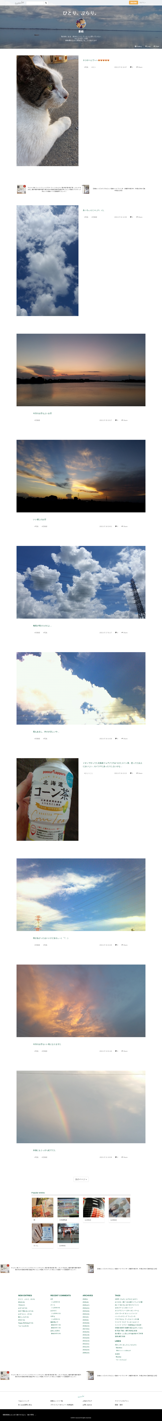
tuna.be (80, 1397)
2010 (84, 1350)
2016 (84, 1332)
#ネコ (94, 67)
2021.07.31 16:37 (120, 67)
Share (157, 46)
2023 (84, 1311)
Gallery (139, 46)
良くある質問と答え (25, 1405)
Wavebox (119, 1348)
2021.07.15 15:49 (106, 945)
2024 (84, 1308)
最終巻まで (54, 1322)
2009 (84, 1353)
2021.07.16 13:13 (120, 773)
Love (149, 46)
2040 (84, 1299)
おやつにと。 (22, 1314)
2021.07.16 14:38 (106, 739)
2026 (84, 1302)
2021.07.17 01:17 (106, 633)
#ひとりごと (88, 773)
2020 (84, 1320)
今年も (52, 1316)
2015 (84, 1335)
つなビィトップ (23, 1401)
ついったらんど (121, 1360)
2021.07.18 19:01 (106, 526)
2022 (84, 1314)
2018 (84, 1326)
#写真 (86, 67)
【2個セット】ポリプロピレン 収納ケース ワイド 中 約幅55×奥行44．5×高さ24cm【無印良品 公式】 (118, 189)
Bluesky (118, 1357)
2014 (84, 1338)
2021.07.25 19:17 (106, 420)
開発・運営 (119, 1405)
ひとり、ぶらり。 (81, 12)
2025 (84, 1305)
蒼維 (81, 31)
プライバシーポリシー (58, 1405)
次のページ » (81, 1179)
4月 (51, 1299)
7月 (19, 1305)
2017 (84, 1329)
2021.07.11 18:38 (106, 1157)
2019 (84, 1323)
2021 (84, 1317)
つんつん (21, 1326)
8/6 (19, 1302)
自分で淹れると (23, 1311)
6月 (19, 1320)
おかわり (53, 1310)
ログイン (143, 2)
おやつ (20, 1308)
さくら (52, 1305)
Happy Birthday (23, 1323)
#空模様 (94, 217)
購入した (21, 1317)
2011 (84, 1347)
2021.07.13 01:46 (106, 1051)
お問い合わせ (87, 1405)
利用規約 (70, 1405)
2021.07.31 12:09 (120, 217)
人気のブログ (87, 1401)
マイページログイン (122, 1401)
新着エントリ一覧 (56, 1401)
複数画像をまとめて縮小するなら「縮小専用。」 (20, 1415)
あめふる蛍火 (55, 1331)
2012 (84, 1344)
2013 (84, 1341)
